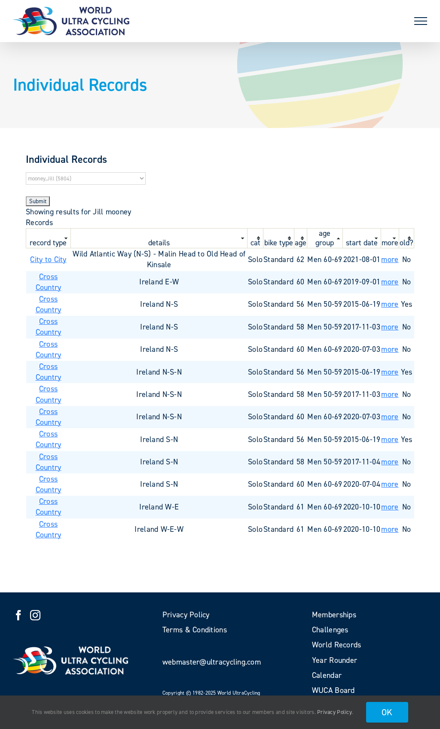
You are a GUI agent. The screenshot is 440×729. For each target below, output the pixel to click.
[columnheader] (48, 238)
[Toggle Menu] (421, 21)
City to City (48, 259)
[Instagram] (35, 615)
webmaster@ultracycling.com (211, 662)
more (389, 259)
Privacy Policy (334, 712)
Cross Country (48, 282)
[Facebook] (18, 615)
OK (387, 712)
